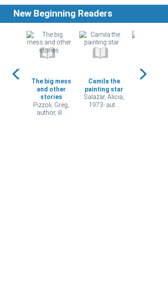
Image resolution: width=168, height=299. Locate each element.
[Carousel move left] (16, 74)
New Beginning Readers (62, 13)
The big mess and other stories (51, 89)
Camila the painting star (104, 85)
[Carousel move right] (142, 74)
